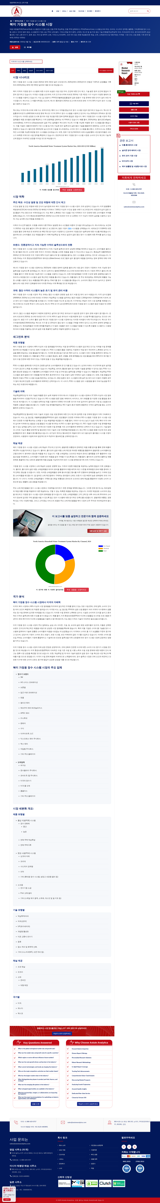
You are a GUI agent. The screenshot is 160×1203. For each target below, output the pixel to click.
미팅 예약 (135, 103)
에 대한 (89, 11)
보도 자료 (72, 11)
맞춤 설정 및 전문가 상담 (98, 531)
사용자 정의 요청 (134, 122)
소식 (60, 1168)
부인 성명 (94, 1154)
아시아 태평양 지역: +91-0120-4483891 (34, 1127)
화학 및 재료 (19, 21)
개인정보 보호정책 (97, 1145)
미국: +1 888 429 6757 (134, 189)
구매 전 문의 (134, 129)
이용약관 (94, 1150)
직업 (92, 1168)
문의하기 (98, 11)
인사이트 (81, 11)
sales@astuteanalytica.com (134, 207)
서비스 (64, 11)
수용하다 (7, 1199)
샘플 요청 (36, 1104)
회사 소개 (62, 1145)
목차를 (28, 47)
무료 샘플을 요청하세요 (105, 70)
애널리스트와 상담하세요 (62, 1033)
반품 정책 (94, 1159)
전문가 (93, 1164)
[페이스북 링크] (124, 1147)
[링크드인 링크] (134, 1147)
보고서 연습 (133, 116)
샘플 (16, 47)
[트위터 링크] (129, 1147)
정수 (70, 228)
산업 (57, 11)
